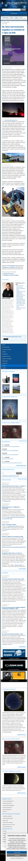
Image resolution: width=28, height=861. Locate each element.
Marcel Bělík (4, 23)
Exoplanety (5, 354)
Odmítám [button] (17, 855)
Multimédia (5, 361)
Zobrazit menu (14, 13)
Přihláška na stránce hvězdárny (11, 275)
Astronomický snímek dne (9, 396)
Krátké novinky (6, 480)
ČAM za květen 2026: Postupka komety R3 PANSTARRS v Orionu (20, 301)
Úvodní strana (5, 17)
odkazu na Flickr (18, 565)
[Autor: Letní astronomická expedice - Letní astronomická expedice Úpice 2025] (17, 378)
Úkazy (3, 344)
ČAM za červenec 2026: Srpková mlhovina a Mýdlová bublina (20, 287)
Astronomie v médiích (8, 822)
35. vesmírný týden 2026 (9, 689)
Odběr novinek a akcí (8, 469)
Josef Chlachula (5, 523)
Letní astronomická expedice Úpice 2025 (13, 579)
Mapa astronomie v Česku (9, 824)
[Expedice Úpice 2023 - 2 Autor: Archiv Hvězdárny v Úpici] (13, 216)
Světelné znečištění (6, 358)
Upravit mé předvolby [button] (17, 858)
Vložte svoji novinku (22, 479)
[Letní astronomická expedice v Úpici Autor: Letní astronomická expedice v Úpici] (13, 117)
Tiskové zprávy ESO (7, 807)
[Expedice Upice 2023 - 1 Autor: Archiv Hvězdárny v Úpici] (13, 162)
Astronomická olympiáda (8, 805)
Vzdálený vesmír (6, 356)
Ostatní (16, 17)
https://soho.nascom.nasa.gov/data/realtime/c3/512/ (14, 547)
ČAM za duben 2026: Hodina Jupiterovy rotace (20, 305)
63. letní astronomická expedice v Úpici (12, 634)
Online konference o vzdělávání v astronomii (11, 507)
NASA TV (5, 811)
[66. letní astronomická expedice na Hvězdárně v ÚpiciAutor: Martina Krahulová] (13, 50)
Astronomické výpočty (8, 818)
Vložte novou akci (23, 441)
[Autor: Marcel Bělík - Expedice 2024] (6, 388)
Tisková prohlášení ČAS (8, 801)
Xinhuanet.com (7, 501)
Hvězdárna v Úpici (14, 265)
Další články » (22, 646)
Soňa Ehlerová (5, 505)
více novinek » (22, 568)
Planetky (5, 835)
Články (11, 17)
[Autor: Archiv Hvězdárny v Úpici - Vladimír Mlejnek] (6, 378)
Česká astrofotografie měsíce (11, 422)
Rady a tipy (5, 820)
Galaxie (4, 833)
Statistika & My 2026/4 (13, 526)
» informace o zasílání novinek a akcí (10, 475)
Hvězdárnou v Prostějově (8, 267)
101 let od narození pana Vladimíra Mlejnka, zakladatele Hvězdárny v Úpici (14, 608)
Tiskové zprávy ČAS (7, 803)
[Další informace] (14, 701)
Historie (4, 368)
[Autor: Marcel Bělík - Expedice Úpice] (17, 388)
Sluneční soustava (6, 349)
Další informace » (21, 734)
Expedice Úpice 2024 (9, 273)
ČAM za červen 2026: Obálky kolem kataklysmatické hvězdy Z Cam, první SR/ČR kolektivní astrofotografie (20, 295)
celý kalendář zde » (21, 465)
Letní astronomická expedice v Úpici (10, 120)
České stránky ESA (7, 809)
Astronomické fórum (7, 826)
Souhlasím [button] (17, 852)
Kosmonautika (5, 347)
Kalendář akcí (6, 441)
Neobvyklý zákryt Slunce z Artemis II (12, 553)
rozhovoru (7, 529)
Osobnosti (4, 363)
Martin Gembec (5, 484)
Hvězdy (4, 351)
